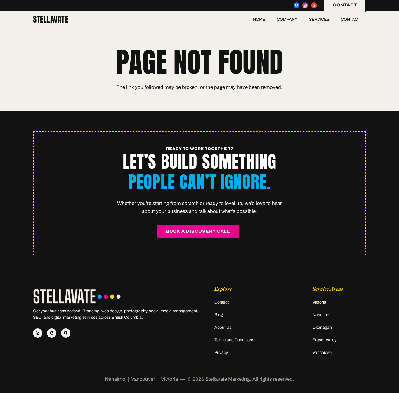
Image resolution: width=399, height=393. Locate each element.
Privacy (221, 352)
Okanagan (322, 327)
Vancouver (322, 352)
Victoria (319, 302)
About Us (222, 327)
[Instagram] (305, 5)
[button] (301, 19)
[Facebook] (296, 5)
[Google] (314, 5)
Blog (218, 315)
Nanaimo (321, 315)
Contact (221, 302)
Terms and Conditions (234, 340)
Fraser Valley (324, 340)
